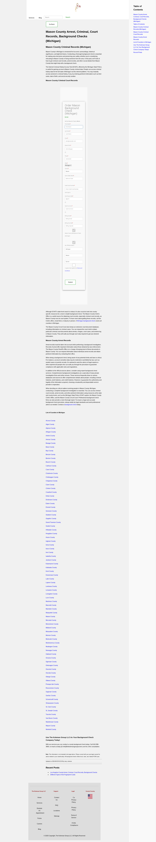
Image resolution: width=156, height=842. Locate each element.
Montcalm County (51, 639)
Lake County (50, 579)
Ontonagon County (52, 665)
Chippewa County (51, 481)
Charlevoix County (52, 473)
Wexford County (51, 729)
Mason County (50, 616)
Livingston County (51, 594)
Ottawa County (50, 680)
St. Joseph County (52, 710)
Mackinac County (51, 601)
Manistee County (51, 609)
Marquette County (51, 612)
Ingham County (51, 541)
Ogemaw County (51, 661)
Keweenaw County (52, 575)
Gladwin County (51, 515)
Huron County (50, 537)
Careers (39, 824)
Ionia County (50, 545)
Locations (57, 810)
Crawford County (51, 492)
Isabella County (51, 556)
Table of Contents (139, 24)
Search (68, 17)
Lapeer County (50, 582)
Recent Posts (137, 52)
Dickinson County (51, 499)
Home (39, 797)
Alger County (50, 424)
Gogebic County (51, 518)
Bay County (49, 450)
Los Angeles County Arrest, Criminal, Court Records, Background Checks (73, 772)
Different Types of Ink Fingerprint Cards (62, 774)
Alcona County (50, 420)
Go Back (52, 24)
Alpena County (50, 428)
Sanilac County (51, 695)
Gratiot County (50, 526)
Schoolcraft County (52, 699)
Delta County (50, 496)
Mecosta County (51, 620)
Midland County (51, 627)
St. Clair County (51, 707)
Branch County (50, 462)
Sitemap (56, 816)
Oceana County (51, 658)
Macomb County (51, 605)
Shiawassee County (52, 703)
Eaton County (50, 503)
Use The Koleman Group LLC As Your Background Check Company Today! (141, 47)
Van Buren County (52, 718)
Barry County (50, 447)
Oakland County (51, 654)
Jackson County (51, 560)
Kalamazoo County (52, 563)
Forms (39, 818)
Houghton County (51, 533)
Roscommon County (52, 688)
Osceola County (51, 669)
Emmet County (50, 507)
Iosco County (50, 548)
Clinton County (50, 488)
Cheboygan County (52, 477)
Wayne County (50, 725)
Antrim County (50, 435)
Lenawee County (51, 590)
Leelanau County (51, 586)
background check (71, 404)
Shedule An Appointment (40, 811)
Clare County (50, 484)
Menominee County (52, 624)
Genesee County (51, 511)
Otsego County (50, 676)
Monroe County (51, 635)
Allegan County (51, 432)
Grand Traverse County (53, 522)
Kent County (50, 571)
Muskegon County (51, 646)
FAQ (56, 805)
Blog (40, 18)
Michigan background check (86, 321)
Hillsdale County (51, 530)
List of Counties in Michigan (142, 42)
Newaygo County (51, 650)
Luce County (50, 597)
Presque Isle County (52, 684)
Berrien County (50, 458)
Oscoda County (51, 673)
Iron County (49, 552)
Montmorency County (52, 643)
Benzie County (50, 454)
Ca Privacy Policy (73, 800)
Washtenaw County (52, 722)
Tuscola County (51, 714)
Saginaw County (51, 692)
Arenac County (50, 439)
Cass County (50, 469)
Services (31, 18)
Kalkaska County (51, 567)
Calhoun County (51, 466)
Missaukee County (52, 631)
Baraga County (50, 443)
